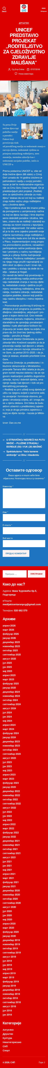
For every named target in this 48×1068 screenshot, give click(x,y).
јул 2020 (7, 911)
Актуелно (8, 1029)
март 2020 (8, 927)
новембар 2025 (11, 646)
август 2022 (9, 807)
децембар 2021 (11, 840)
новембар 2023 (11, 745)
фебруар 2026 (11, 634)
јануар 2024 (9, 737)
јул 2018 (7, 1010)
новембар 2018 (11, 994)
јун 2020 (7, 915)
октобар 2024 (10, 700)
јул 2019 (7, 961)
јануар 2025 (9, 687)
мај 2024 (7, 720)
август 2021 (9, 857)
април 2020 (9, 923)
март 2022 (8, 828)
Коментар (8, 486)
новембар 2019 (11, 944)
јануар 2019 (9, 985)
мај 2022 (7, 820)
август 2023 (9, 758)
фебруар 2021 (11, 882)
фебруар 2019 (11, 981)
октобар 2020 (10, 898)
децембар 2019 (11, 940)
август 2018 (9, 1006)
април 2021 (9, 874)
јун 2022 (7, 816)
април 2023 (9, 774)
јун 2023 (7, 766)
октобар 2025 (10, 650)
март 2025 (8, 679)
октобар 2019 (10, 948)
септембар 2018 (12, 1002)
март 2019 (8, 977)
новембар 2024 (11, 696)
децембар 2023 (11, 741)
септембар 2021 (12, 853)
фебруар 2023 (11, 783)
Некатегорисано (12, 1042)
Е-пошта (7, 525)
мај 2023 (7, 770)
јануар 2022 (9, 836)
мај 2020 (7, 919)
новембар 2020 (11, 894)
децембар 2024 (11, 691)
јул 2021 (7, 861)
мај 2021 (7, 869)
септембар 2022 (12, 803)
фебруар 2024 (11, 733)
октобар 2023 (10, 749)
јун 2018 (7, 1014)
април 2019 (9, 973)
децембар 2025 (11, 642)
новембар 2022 (11, 795)
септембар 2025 (12, 654)
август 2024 (9, 708)
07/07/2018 (35, 69)
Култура (7, 1038)
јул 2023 (7, 762)
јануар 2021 (9, 886)
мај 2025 (7, 671)
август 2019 (9, 956)
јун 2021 (7, 865)
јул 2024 (7, 712)
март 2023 (8, 778)
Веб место (8, 538)
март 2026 (8, 629)
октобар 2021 (10, 849)
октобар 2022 (10, 799)
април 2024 (9, 725)
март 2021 (8, 878)
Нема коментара (26, 73)
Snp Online (19, 69)
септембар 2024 (12, 704)
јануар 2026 (9, 638)
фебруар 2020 (11, 932)
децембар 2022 (11, 791)
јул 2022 (7, 812)
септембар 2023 (12, 754)
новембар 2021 (11, 845)
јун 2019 (7, 965)
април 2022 (9, 824)
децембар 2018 (11, 989)
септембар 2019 (12, 952)
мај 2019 (7, 969)
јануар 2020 (9, 936)
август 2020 (9, 907)
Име (5, 512)
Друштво (24, 23)
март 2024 (8, 729)
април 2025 (9, 675)
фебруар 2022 (11, 832)
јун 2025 (7, 667)
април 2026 (9, 625)
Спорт (6, 1050)
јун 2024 (7, 716)
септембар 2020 (12, 903)
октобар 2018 (10, 998)
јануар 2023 (9, 787)
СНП (5, 1046)
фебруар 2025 (11, 683)
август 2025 (9, 658)
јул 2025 (7, 663)
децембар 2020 (11, 890)
